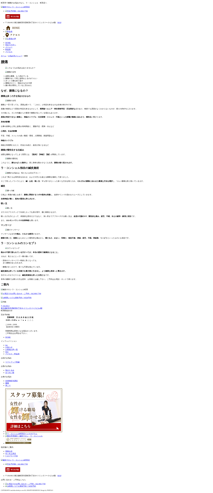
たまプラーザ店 (11, 456)
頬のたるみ (9, 370)
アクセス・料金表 (12, 354)
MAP (59, 22)
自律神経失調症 (11, 381)
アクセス (8, 52)
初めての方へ (10, 45)
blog (6, 352)
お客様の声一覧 (11, 349)
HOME (8, 43)
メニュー (8, 47)
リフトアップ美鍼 (12, 362)
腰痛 (7, 383)
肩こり (8, 385)
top (6, 345)
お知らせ (8, 347)
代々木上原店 (10, 454)
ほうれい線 (9, 373)
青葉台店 (8, 451)
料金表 (8, 49)
